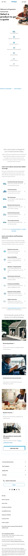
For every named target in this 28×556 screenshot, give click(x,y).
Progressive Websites (6, 514)
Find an (18, 88)
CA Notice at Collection (6, 507)
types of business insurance (14, 308)
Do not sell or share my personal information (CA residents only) (12, 527)
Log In (24, 1)
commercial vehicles (15, 229)
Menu (5, 1)
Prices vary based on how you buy (17, 541)
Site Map (3, 495)
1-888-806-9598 (14, 448)
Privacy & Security (5, 499)
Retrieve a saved (6, 88)
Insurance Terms (5, 518)
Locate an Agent (5, 522)
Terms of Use (4, 503)
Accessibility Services (6, 511)
